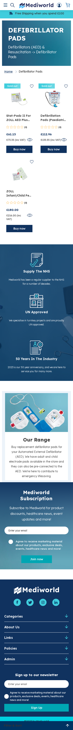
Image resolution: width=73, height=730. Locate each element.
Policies (10, 648)
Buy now (19, 149)
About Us (11, 627)
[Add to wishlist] (31, 86)
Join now (36, 559)
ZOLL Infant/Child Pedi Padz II (19, 193)
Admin (9, 659)
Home (8, 71)
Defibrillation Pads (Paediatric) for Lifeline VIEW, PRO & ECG (54, 118)
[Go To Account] (59, 5)
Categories (13, 616)
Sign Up (36, 708)
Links (8, 638)
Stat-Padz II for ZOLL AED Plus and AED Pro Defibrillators (18, 118)
